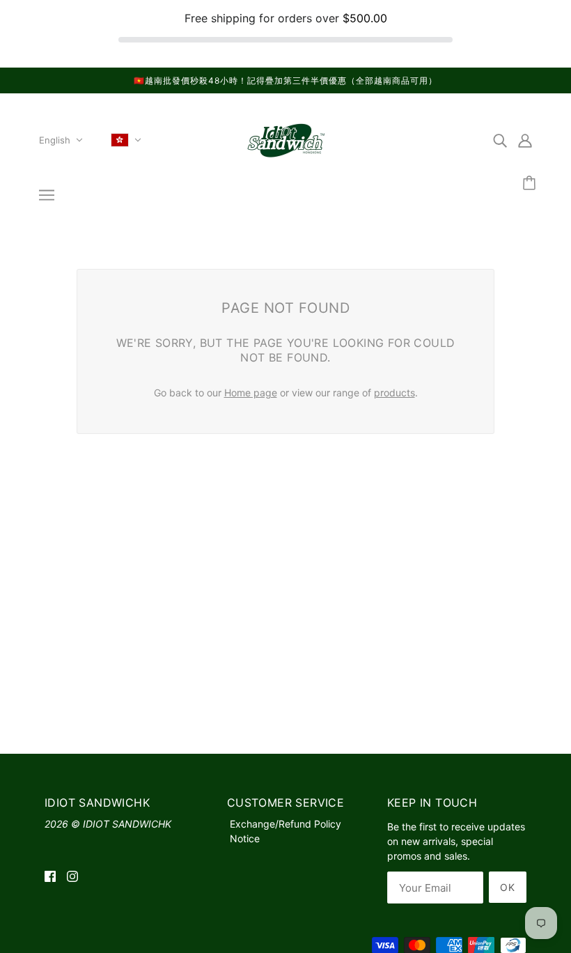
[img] (500, 140)
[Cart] (531, 184)
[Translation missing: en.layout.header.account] (525, 140)
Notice (245, 838)
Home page (250, 392)
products (394, 392)
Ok (507, 887)
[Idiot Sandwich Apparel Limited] (285, 160)
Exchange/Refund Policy (285, 824)
